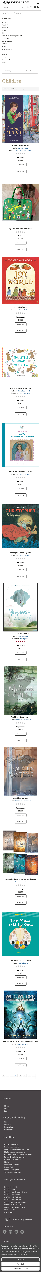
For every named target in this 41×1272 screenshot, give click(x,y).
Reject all (20, 1264)
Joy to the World (20, 307)
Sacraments (6, 60)
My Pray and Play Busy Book (20, 229)
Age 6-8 (5, 28)
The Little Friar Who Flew (20, 388)
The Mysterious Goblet (20, 717)
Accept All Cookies (20, 1268)
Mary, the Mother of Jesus (20, 471)
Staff (6, 1111)
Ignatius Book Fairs (11, 1187)
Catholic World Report (12, 1205)
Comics (4, 44)
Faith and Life (9, 1210)
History (7, 1106)
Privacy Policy (9, 1167)
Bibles (4, 33)
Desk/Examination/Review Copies (16, 1149)
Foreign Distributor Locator (14, 1157)
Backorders (8, 1129)
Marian (4, 52)
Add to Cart (20, 171)
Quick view (20, 164)
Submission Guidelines (12, 1159)
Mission (7, 1108)
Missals (4, 54)
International (9, 1127)
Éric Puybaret (24, 639)
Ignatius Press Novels (12, 1194)
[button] (20, 71)
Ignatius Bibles (9, 1189)
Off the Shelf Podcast (12, 1197)
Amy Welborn (23, 148)
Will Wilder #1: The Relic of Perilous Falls (20, 1041)
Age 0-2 (5, 22)
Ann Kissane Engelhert (24, 150)
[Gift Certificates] (31, 7)
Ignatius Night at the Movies (15, 1202)
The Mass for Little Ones (20, 960)
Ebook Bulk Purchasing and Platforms (18, 1154)
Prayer (4, 57)
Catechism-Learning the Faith (12, 36)
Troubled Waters (20, 798)
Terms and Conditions (12, 1172)
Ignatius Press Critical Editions (15, 1192)
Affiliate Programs (11, 1144)
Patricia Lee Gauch (23, 391)
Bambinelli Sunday (20, 145)
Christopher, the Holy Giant (20, 553)
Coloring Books (7, 41)
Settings (20, 1259)
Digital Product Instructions (14, 1152)
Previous (3, 1270)
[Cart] (35, 7)
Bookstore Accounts (11, 1147)
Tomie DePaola (24, 310)
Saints (4, 63)
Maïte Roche (23, 963)
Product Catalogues (11, 1170)
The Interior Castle (20, 634)
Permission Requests (11, 1164)
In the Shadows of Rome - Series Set (20, 879)
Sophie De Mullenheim (23, 720)
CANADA (7, 1124)
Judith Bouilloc (23, 636)
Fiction (4, 46)
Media (6, 1162)
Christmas (5, 38)
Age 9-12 (5, 30)
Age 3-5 (5, 25)
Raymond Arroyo (23, 1044)
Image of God (9, 1212)
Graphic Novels (7, 49)
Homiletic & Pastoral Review (14, 1207)
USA (5, 1122)
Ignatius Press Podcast (12, 1200)
